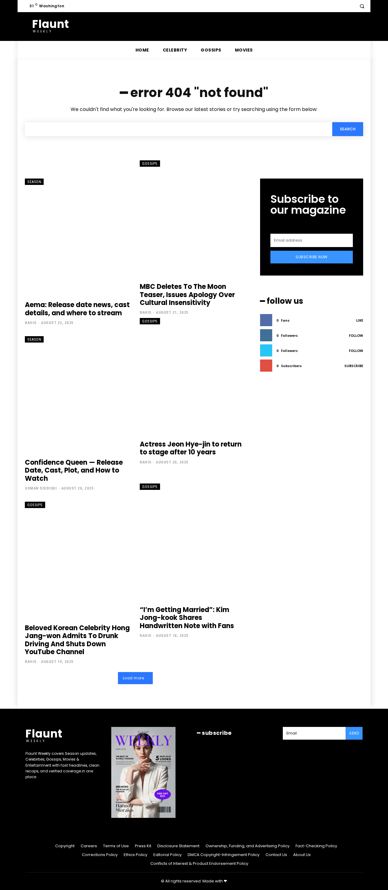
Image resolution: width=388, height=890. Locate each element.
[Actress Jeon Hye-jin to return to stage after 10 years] (193, 376)
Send (354, 733)
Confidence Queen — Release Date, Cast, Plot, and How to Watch (74, 470)
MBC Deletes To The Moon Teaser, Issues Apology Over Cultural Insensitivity (187, 294)
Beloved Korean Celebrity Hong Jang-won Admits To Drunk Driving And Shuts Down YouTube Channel (77, 640)
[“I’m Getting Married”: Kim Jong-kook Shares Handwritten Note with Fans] (193, 541)
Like (359, 320)
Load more (133, 678)
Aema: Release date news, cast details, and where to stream (77, 308)
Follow (356, 335)
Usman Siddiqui (41, 488)
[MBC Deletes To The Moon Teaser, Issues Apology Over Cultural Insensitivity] (193, 218)
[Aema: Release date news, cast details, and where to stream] (78, 237)
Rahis (31, 322)
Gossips (150, 163)
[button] (362, 6)
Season (34, 181)
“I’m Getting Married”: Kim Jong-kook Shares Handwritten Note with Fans (187, 618)
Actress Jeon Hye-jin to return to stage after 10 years (191, 448)
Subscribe (353, 365)
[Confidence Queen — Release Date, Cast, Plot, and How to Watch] (78, 394)
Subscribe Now (312, 256)
